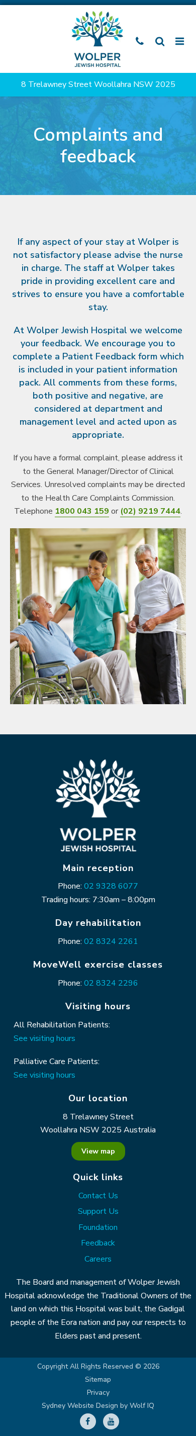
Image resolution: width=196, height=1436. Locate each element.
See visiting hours (44, 1038)
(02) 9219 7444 (150, 511)
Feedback (98, 1243)
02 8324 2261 (111, 941)
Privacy (98, 1393)
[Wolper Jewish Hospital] (98, 39)
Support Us (98, 1211)
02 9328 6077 (111, 886)
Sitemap (98, 1380)
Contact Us (98, 1195)
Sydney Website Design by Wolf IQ (98, 1406)
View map (98, 1151)
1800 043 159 (82, 511)
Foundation (98, 1227)
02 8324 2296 (111, 983)
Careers (98, 1259)
